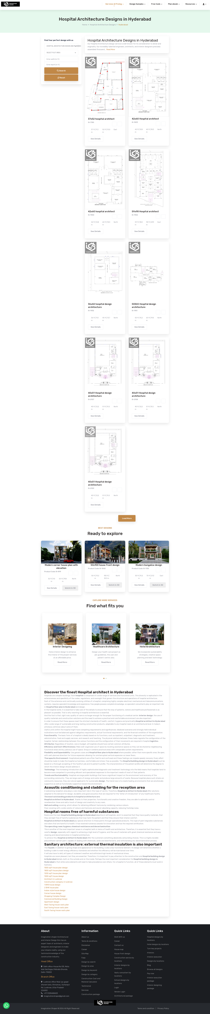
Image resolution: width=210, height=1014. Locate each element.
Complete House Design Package (112, 85)
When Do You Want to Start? (86, 90)
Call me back (123, 118)
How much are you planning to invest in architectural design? (100, 99)
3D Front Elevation (99, 78)
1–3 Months (110, 94)
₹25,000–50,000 (121, 103)
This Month (95, 94)
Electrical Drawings (121, 82)
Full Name (79, 20)
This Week (81, 94)
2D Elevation (82, 82)
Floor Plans (81, 78)
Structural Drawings (121, 78)
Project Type (80, 55)
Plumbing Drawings (85, 85)
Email (77, 44)
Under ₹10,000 (83, 103)
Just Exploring (127, 94)
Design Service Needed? (85, 74)
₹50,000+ (81, 106)
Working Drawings (100, 82)
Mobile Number (81, 32)
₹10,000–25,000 (101, 103)
